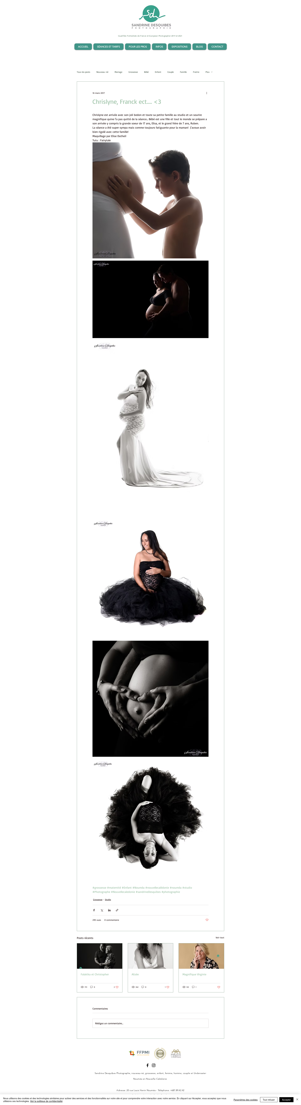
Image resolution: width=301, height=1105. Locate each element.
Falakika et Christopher (95, 974)
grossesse (150, 1073)
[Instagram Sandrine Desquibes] (153, 1065)
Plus (207, 72)
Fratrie (196, 72)
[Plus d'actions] (207, 93)
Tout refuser (269, 1099)
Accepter (286, 1099)
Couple (170, 72)
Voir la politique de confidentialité (46, 1101)
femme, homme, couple (177, 1073)
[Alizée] (150, 956)
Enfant (158, 72)
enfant (160, 1073)
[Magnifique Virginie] (201, 956)
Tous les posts (83, 72)
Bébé (146, 72)
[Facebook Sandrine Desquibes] (147, 1065)
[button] (108, 46)
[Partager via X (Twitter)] (101, 910)
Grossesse (133, 72)
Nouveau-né (102, 72)
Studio (108, 899)
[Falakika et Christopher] (99, 956)
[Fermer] (297, 1099)
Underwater (200, 1073)
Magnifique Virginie (194, 974)
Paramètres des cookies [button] (246, 1099)
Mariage (118, 72)
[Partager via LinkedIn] (109, 910)
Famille (183, 72)
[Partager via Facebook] (93, 910)
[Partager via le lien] (117, 910)
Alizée (135, 974)
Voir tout (220, 937)
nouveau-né (138, 1073)
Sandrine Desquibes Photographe (112, 1073)
